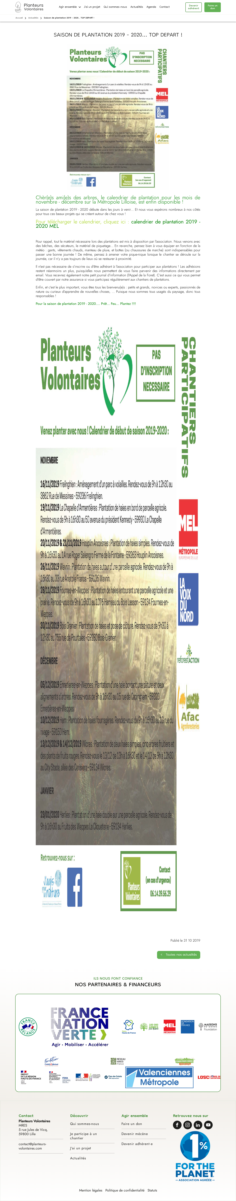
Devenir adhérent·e (137, 1143)
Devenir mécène (134, 1133)
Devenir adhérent (193, 7)
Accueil (19, 18)
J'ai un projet (92, 7)
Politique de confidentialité (124, 1190)
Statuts (152, 1190)
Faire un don (213, 7)
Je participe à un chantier (83, 1136)
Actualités (136, 7)
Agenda (151, 7)
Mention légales (90, 1190)
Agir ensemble (68, 7)
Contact (164, 7)
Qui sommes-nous (115, 7)
